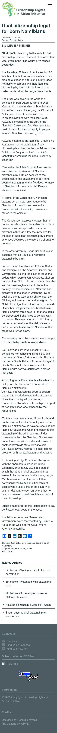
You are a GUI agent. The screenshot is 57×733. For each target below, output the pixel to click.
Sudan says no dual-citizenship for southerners (26, 614)
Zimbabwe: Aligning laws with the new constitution (28, 572)
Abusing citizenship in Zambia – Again (28, 605)
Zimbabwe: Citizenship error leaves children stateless (27, 595)
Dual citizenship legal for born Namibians (26, 28)
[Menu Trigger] (49, 6)
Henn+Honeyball (27, 720)
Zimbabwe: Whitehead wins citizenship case (28, 583)
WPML (24, 723)
